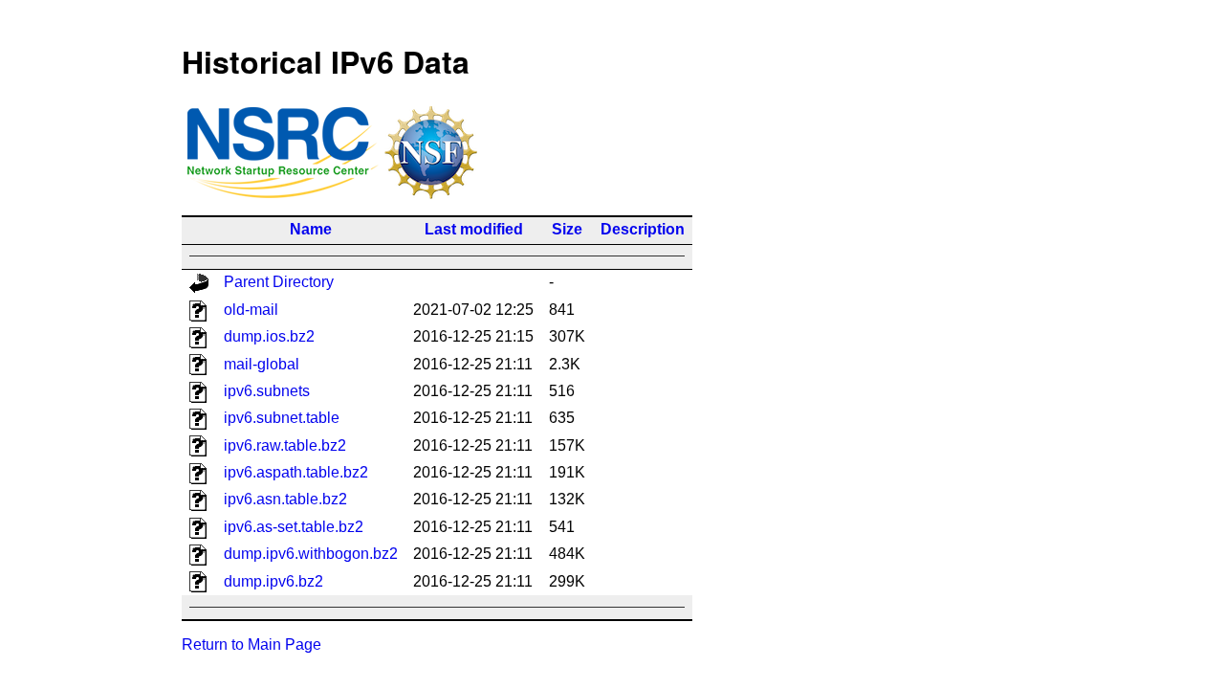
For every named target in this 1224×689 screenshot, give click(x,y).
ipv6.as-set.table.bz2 (293, 527)
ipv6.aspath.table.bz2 (296, 472)
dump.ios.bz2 (269, 336)
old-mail (251, 309)
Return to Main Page (251, 644)
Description (643, 229)
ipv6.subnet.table (281, 418)
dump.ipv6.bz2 (273, 581)
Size (567, 229)
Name (311, 229)
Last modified (474, 229)
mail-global (261, 364)
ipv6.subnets (267, 391)
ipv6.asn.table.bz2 (285, 499)
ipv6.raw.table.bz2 (285, 445)
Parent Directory (279, 282)
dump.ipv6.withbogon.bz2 (311, 553)
